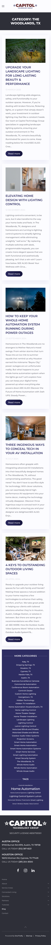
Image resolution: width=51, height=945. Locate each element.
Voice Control (33, 804)
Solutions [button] (6, 896)
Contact (5, 913)
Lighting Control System (22, 796)
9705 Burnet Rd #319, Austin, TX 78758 (21, 845)
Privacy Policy (40, 936)
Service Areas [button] (7, 888)
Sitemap (29, 936)
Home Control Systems (18, 793)
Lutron (38, 796)
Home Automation (25, 789)
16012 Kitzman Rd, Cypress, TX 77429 (20, 858)
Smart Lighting (37, 800)
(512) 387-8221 (25, 848)
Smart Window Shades (21, 804)
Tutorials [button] (5, 905)
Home (4, 879)
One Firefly (19, 936)
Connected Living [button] (9, 892)
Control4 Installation (25, 785)
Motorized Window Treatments (19, 800)
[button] (3, 6)
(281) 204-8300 (25, 862)
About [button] (4, 884)
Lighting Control (34, 793)
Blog (4, 909)
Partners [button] (5, 900)
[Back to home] (25, 6)
